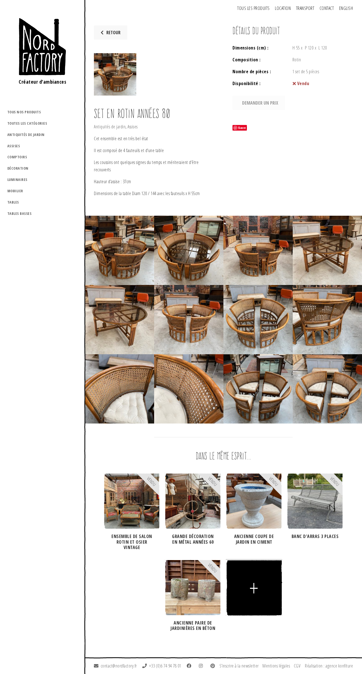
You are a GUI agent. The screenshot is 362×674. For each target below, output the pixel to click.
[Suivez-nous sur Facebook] (190, 666)
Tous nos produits (24, 112)
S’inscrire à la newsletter (239, 666)
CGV (297, 666)
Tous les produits (253, 8)
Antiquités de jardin (26, 134)
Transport (305, 8)
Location (283, 8)
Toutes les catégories (27, 123)
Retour (113, 32)
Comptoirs (17, 156)
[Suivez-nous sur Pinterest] (213, 666)
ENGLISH (346, 8)
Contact (327, 8)
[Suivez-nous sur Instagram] (202, 666)
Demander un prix (260, 103)
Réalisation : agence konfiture (329, 666)
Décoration (18, 168)
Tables (13, 202)
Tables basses (19, 213)
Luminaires (17, 179)
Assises (13, 145)
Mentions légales (276, 666)
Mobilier (15, 190)
